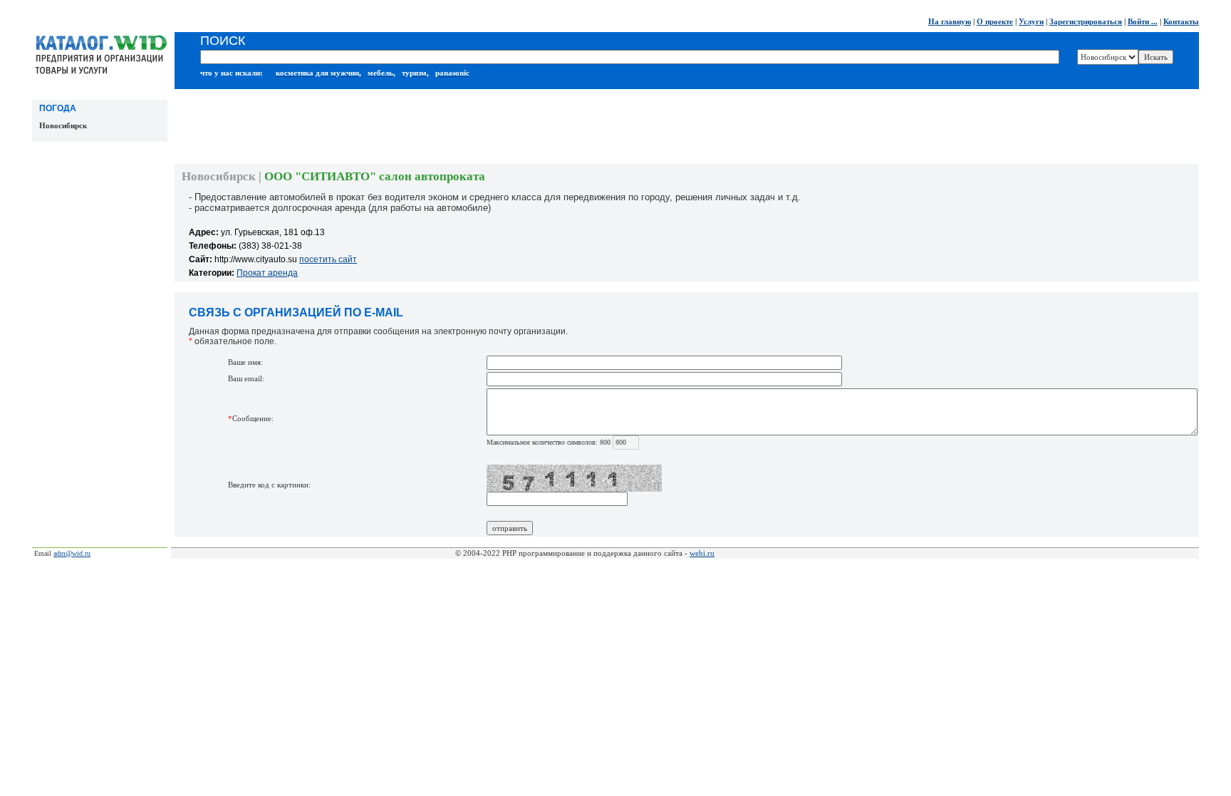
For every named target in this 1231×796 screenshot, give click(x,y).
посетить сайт (328, 259)
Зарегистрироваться (1085, 21)
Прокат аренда (267, 273)
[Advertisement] (686, 132)
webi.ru (702, 553)
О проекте (995, 21)
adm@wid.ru (71, 553)
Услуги (1031, 21)
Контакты (1181, 21)
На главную (949, 21)
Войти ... (1143, 21)
